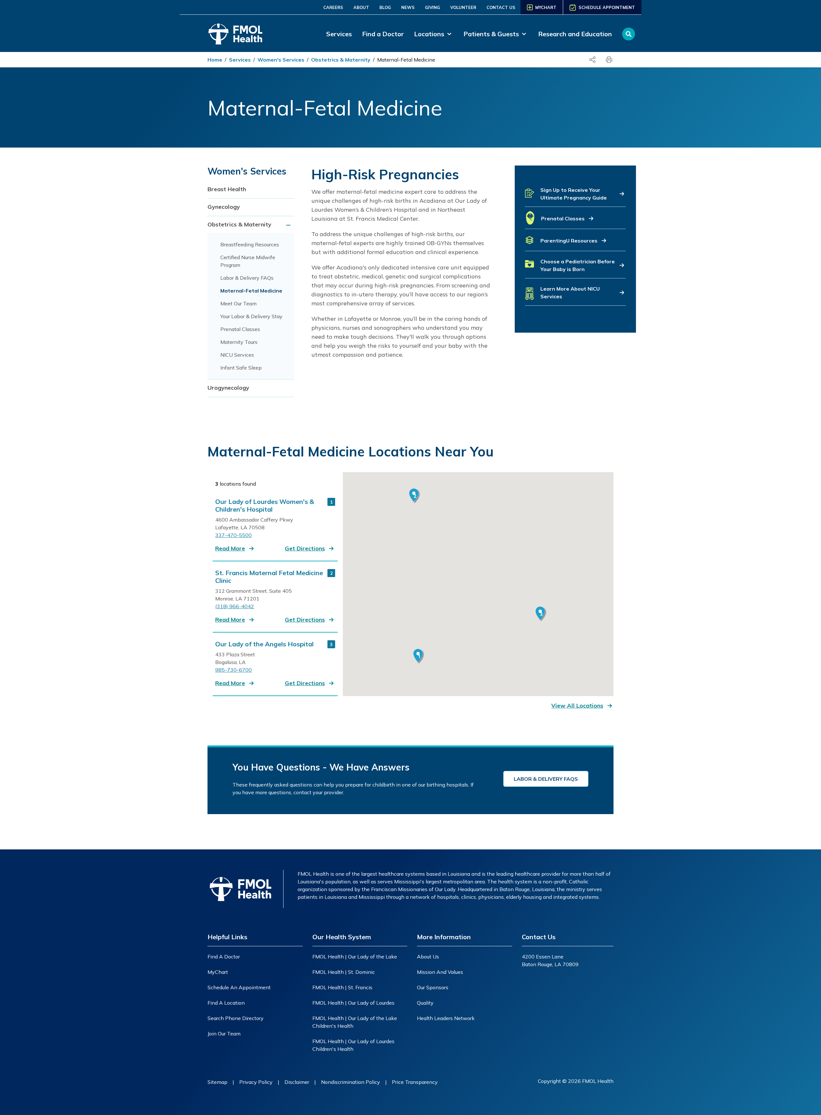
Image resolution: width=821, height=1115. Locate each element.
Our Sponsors (432, 987)
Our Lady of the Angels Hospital (264, 644)
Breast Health (226, 189)
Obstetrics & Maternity (340, 59)
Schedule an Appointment (239, 987)
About (361, 7)
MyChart (217, 972)
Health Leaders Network (446, 1018)
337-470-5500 (233, 535)
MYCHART (545, 7)
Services (339, 34)
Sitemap (217, 1082)
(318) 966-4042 (234, 606)
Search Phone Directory (235, 1018)
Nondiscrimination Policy (350, 1082)
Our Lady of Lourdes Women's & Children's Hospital (264, 505)
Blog (385, 7)
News (408, 7)
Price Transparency (415, 1082)
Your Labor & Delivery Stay (251, 316)
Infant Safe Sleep (241, 367)
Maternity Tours (239, 342)
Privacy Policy (256, 1082)
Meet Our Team (238, 303)
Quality (425, 1003)
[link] (433, 34)
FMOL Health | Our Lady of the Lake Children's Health (354, 1022)
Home (214, 59)
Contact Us (501, 7)
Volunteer (463, 7)
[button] (575, 196)
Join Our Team (224, 1033)
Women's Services (281, 59)
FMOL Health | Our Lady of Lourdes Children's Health (353, 1045)
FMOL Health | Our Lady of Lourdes (353, 1003)
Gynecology (223, 206)
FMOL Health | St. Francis (342, 987)
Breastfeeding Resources (249, 244)
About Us (428, 956)
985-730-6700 (233, 670)
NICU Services (237, 355)
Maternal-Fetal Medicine (406, 59)
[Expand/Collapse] (289, 225)
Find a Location (226, 1003)
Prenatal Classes (240, 329)
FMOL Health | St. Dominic (343, 972)
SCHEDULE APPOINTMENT (607, 7)
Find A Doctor (223, 956)
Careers (333, 7)
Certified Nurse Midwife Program (247, 261)
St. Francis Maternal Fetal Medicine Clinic (269, 576)
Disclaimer (296, 1082)
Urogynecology (228, 387)
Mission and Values (440, 972)
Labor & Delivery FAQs (247, 278)
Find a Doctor (383, 34)
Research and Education (575, 34)
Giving (432, 7)
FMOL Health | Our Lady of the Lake (354, 956)
